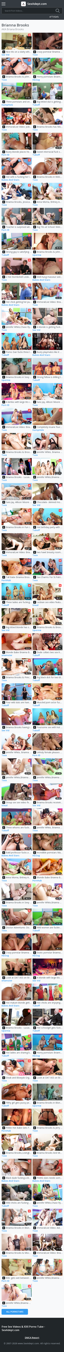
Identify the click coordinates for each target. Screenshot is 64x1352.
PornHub (6, 580)
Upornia (36, 255)
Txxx (35, 55)
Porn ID (5, 155)
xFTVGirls (54, 17)
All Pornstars (14, 1311)
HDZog (36, 80)
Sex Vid (5, 55)
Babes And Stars (10, 180)
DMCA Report (32, 1337)
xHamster (7, 655)
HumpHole (7, 105)
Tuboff (36, 105)
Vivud (35, 605)
